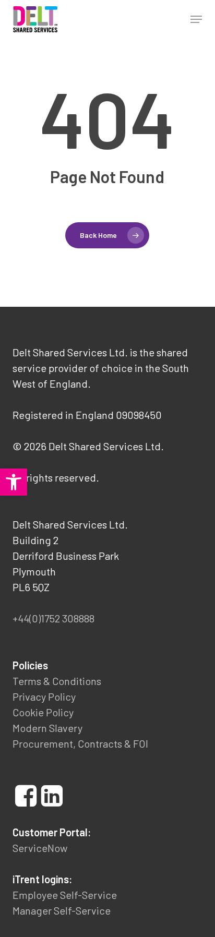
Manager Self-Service (62, 910)
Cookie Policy (43, 712)
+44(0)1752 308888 (53, 618)
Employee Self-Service (65, 894)
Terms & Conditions (57, 681)
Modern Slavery (47, 728)
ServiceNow (40, 848)
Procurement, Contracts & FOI (80, 743)
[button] (196, 19)
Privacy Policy (44, 696)
